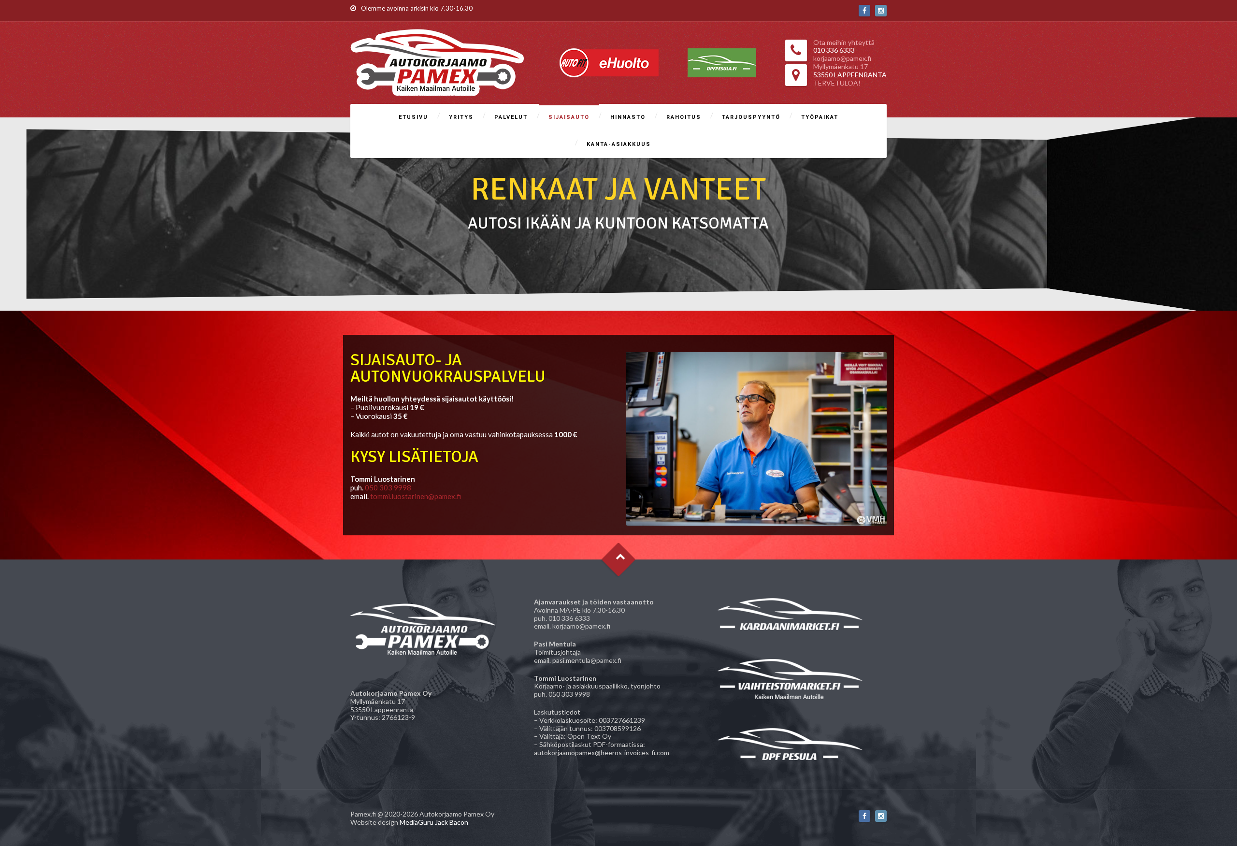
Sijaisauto (569, 117)
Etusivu (413, 117)
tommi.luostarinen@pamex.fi (415, 496)
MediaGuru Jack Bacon (434, 822)
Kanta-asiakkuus (619, 144)
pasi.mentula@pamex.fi (586, 660)
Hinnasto (628, 117)
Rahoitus (683, 117)
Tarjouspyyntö (751, 117)
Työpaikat (819, 117)
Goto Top (619, 560)
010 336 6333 (569, 618)
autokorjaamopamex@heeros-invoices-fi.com (601, 752)
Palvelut (511, 117)
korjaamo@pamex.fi (581, 626)
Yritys (461, 117)
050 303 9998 (388, 487)
